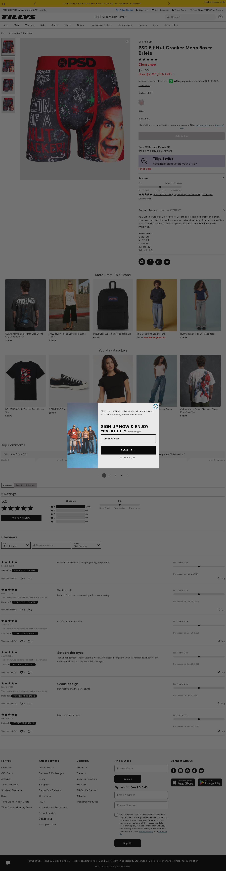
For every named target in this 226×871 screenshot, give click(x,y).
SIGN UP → (128, 450)
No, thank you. (127, 457)
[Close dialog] (155, 406)
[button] (223, 303)
